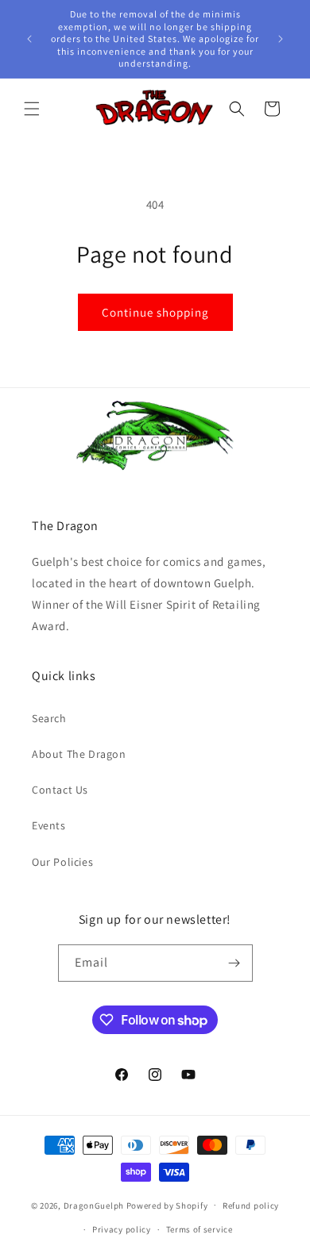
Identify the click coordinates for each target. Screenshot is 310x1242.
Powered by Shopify (167, 1204)
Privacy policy (121, 1229)
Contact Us (60, 789)
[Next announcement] (280, 38)
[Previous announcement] (29, 38)
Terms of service (199, 1229)
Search (49, 718)
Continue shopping (155, 312)
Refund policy (251, 1205)
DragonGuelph (94, 1204)
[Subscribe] (234, 963)
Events (49, 825)
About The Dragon (79, 754)
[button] (31, 108)
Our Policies (62, 862)
